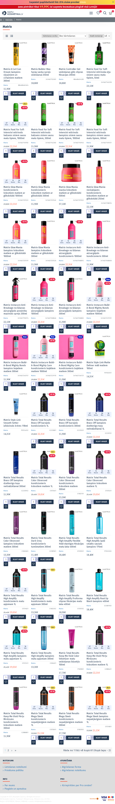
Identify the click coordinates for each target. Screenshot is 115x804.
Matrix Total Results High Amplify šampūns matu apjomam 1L (15, 656)
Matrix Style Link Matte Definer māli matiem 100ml (98, 365)
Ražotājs (9, 20)
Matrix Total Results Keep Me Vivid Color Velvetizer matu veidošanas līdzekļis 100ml (69, 659)
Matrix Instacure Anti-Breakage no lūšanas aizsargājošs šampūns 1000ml (42, 309)
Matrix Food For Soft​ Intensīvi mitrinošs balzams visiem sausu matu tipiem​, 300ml (42, 134)
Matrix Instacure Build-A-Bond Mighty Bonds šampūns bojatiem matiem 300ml (15, 366)
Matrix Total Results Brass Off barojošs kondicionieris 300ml (69, 423)
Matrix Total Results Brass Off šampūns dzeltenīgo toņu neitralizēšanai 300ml (14, 482)
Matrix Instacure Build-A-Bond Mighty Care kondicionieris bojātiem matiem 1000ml (43, 366)
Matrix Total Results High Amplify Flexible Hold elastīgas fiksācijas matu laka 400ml (71, 542)
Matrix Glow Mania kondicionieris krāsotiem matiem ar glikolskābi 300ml (42, 191)
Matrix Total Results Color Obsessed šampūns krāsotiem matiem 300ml (14, 542)
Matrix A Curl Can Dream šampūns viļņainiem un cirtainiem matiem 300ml (13, 75)
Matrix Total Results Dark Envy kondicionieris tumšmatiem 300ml (41, 542)
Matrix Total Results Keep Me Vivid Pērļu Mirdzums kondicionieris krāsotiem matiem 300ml (14, 720)
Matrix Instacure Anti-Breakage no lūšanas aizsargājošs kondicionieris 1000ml (70, 252)
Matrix (6, 85)
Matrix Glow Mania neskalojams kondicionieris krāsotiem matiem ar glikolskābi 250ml (97, 193)
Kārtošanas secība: (50, 36)
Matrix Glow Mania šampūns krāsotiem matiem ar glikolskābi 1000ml (15, 252)
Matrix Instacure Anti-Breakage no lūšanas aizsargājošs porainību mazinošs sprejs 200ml (15, 309)
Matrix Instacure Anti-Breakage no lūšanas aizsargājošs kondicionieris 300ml (98, 252)
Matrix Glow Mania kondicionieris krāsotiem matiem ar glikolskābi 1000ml (14, 191)
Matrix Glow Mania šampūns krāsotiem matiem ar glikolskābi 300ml (42, 252)
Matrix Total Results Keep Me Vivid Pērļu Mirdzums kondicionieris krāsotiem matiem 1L (97, 659)
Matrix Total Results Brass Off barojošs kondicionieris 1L (41, 423)
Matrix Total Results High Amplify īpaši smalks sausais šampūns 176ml (97, 542)
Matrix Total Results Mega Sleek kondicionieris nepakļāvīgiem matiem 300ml (71, 719)
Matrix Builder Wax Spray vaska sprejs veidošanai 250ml (41, 72)
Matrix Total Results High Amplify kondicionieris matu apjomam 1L (14, 600)
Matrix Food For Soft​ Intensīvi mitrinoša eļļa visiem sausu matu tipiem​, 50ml (99, 73)
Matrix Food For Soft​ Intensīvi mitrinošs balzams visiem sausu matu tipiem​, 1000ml (15, 134)
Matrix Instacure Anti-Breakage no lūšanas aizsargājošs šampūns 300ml (70, 309)
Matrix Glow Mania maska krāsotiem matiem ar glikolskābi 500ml (70, 191)
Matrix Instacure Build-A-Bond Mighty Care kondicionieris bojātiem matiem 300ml (71, 366)
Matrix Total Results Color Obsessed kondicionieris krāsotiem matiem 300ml (69, 483)
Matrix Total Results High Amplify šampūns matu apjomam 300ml (42, 656)
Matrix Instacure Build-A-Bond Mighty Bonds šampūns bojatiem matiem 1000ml (98, 309)
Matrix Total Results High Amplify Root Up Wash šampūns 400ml (98, 598)
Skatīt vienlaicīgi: (96, 36)
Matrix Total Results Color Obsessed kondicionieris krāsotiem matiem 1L (42, 482)
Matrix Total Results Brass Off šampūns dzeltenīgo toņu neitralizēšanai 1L (97, 424)
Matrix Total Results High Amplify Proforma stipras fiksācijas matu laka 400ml (70, 600)
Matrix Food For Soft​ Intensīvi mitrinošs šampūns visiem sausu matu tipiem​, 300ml (98, 134)
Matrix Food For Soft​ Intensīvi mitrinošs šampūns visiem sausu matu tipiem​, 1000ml (70, 134)
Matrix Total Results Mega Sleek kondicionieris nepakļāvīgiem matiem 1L (43, 719)
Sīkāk (83, 2)
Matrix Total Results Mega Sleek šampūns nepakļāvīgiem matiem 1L (98, 717)
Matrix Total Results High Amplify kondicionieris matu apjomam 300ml (41, 600)
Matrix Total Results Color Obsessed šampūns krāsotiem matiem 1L (97, 482)
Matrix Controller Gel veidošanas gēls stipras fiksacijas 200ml (71, 72)
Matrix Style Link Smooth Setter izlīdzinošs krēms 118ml (16, 423)
